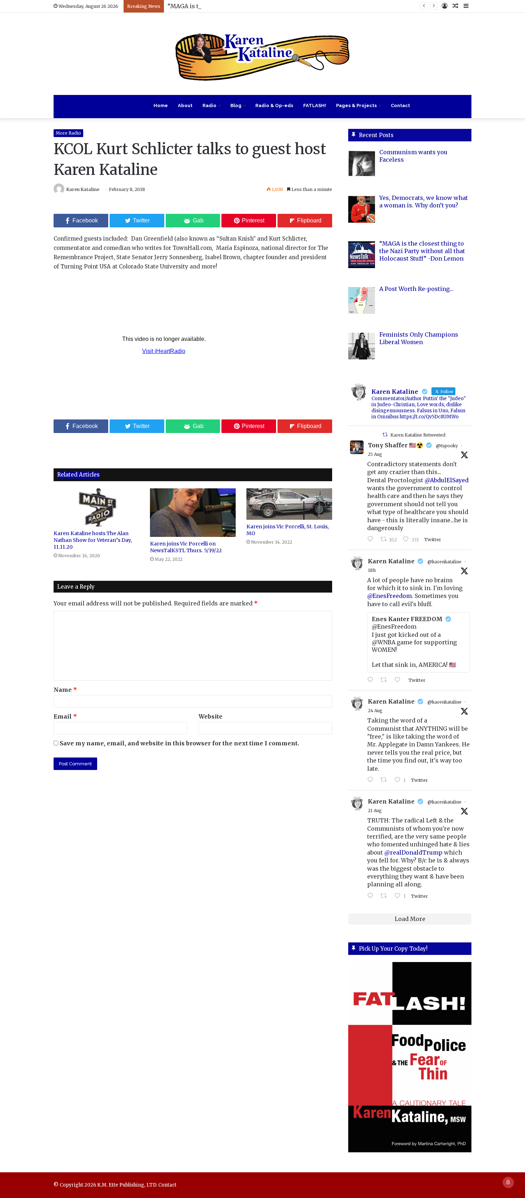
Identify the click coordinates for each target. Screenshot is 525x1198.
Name (65, 689)
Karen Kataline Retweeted (417, 435)
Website (210, 716)
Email (65, 716)
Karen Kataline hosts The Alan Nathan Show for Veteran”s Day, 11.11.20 (93, 540)
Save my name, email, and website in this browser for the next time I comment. (179, 743)
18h (372, 570)
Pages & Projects (356, 105)
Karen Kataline (82, 189)
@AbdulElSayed (447, 480)
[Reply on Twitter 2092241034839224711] (372, 539)
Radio (209, 105)
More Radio (68, 133)
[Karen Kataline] (262, 54)
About (185, 105)
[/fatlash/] (409, 1057)
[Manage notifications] (508, 1182)
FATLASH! (314, 105)
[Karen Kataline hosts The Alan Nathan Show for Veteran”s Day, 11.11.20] (96, 507)
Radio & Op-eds (274, 105)
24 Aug (375, 710)
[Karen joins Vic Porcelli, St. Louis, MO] (289, 503)
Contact (400, 105)
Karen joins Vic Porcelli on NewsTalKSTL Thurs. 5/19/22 (186, 547)
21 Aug (375, 810)
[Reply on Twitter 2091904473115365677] (372, 780)
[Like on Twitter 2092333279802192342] (399, 680)
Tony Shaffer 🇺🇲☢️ (395, 445)
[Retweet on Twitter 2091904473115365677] (386, 780)
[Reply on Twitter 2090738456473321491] (372, 896)
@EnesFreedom (389, 595)
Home (161, 105)
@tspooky (447, 445)
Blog (235, 105)
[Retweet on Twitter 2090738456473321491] (386, 896)
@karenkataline (444, 561)
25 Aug (375, 454)
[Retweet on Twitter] (385, 434)
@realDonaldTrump (413, 852)
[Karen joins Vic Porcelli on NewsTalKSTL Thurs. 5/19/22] (193, 512)
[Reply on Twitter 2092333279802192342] (372, 680)
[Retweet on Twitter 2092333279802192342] (386, 680)
